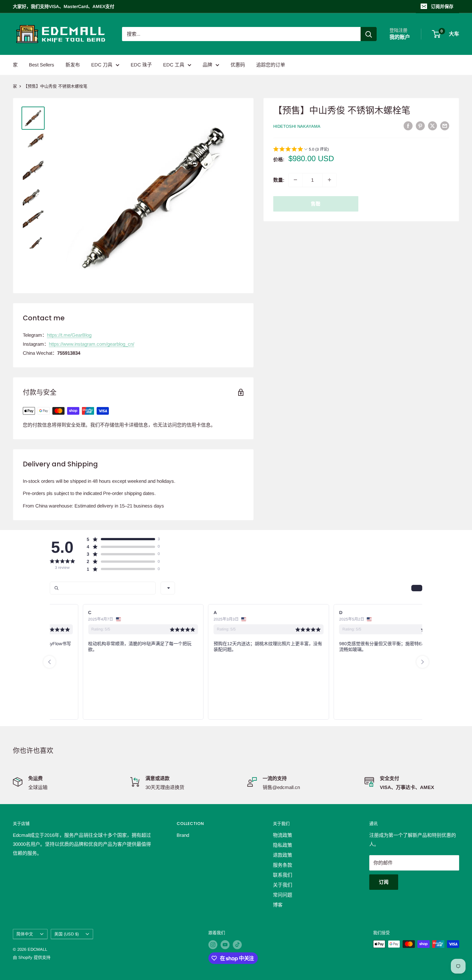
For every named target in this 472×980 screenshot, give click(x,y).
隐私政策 (282, 845)
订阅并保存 (442, 6)
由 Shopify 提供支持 (31, 957)
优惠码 (238, 64)
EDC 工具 (173, 64)
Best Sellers (41, 64)
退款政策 (282, 855)
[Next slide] (422, 662)
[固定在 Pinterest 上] (420, 125)
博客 (278, 904)
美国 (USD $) (66, 934)
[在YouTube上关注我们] (225, 944)
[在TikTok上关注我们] (237, 944)
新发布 (73, 64)
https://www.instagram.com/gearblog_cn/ (91, 344)
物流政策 (282, 835)
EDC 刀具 (101, 64)
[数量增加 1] (329, 179)
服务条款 (282, 865)
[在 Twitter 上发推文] (432, 125)
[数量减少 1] (295, 179)
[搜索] (369, 34)
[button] (301, 149)
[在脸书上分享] (408, 125)
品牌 (207, 64)
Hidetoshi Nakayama (296, 126)
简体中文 (24, 934)
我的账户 (399, 37)
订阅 (384, 882)
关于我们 (282, 885)
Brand (183, 835)
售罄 (315, 203)
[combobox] (168, 588)
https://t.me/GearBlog (69, 335)
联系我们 (282, 875)
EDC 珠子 (141, 64)
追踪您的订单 (270, 64)
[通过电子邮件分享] (444, 125)
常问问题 (282, 895)
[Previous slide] (49, 662)
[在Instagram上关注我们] (212, 944)
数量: (278, 179)
